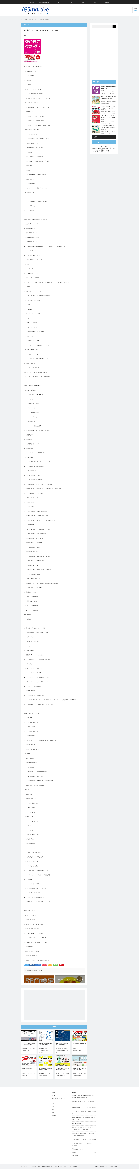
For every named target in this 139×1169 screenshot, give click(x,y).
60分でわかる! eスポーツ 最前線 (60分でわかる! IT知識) (84, 1139)
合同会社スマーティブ (104, 1166)
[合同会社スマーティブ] (35, 10)
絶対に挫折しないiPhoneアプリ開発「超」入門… (79, 1069)
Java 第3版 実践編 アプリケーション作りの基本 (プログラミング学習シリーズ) (108, 127)
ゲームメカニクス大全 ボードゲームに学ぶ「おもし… (62, 1069)
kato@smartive (33, 970)
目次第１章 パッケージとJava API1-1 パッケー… (108, 132)
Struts (96, 148)
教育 (59, 2)
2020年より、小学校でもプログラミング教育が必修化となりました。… (108, 103)
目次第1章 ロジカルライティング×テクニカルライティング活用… (45, 1050)
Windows (105, 148)
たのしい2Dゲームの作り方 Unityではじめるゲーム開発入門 (108, 117)
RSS (27, 1166)
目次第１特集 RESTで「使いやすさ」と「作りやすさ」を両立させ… (108, 113)
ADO (93, 147)
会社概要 (107, 2)
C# (96, 147)
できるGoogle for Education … (79, 1044)
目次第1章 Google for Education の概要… (78, 1049)
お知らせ (32, 2)
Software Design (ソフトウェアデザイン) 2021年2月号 (108, 107)
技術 (83, 2)
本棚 (71, 2)
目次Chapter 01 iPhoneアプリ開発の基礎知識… (79, 1074)
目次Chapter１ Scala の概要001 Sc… (28, 1074)
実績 (95, 2)
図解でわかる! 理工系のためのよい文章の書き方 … (62, 1044)
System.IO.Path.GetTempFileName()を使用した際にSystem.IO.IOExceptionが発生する (108, 88)
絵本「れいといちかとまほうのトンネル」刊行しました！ (108, 97)
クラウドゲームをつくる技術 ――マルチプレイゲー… (28, 1044)
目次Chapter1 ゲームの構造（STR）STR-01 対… (62, 1074)
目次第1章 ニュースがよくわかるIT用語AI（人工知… (45, 1074)
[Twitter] (22, 1166)
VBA (100, 148)
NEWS (109, 147)
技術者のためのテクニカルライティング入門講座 (45, 1044)
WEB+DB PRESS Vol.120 (77, 1123)
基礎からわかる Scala (27, 1068)
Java (104, 147)
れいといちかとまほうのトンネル (45, 2)
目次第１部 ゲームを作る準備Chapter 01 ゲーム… (107, 122)
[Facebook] (24, 1166)
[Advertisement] (88, 10)
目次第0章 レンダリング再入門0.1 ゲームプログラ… (28, 1049)
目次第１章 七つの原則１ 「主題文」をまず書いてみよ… (62, 1050)
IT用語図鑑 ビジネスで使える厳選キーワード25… (45, 1069)
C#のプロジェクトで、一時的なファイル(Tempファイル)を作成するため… (108, 93)
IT (100, 147)
